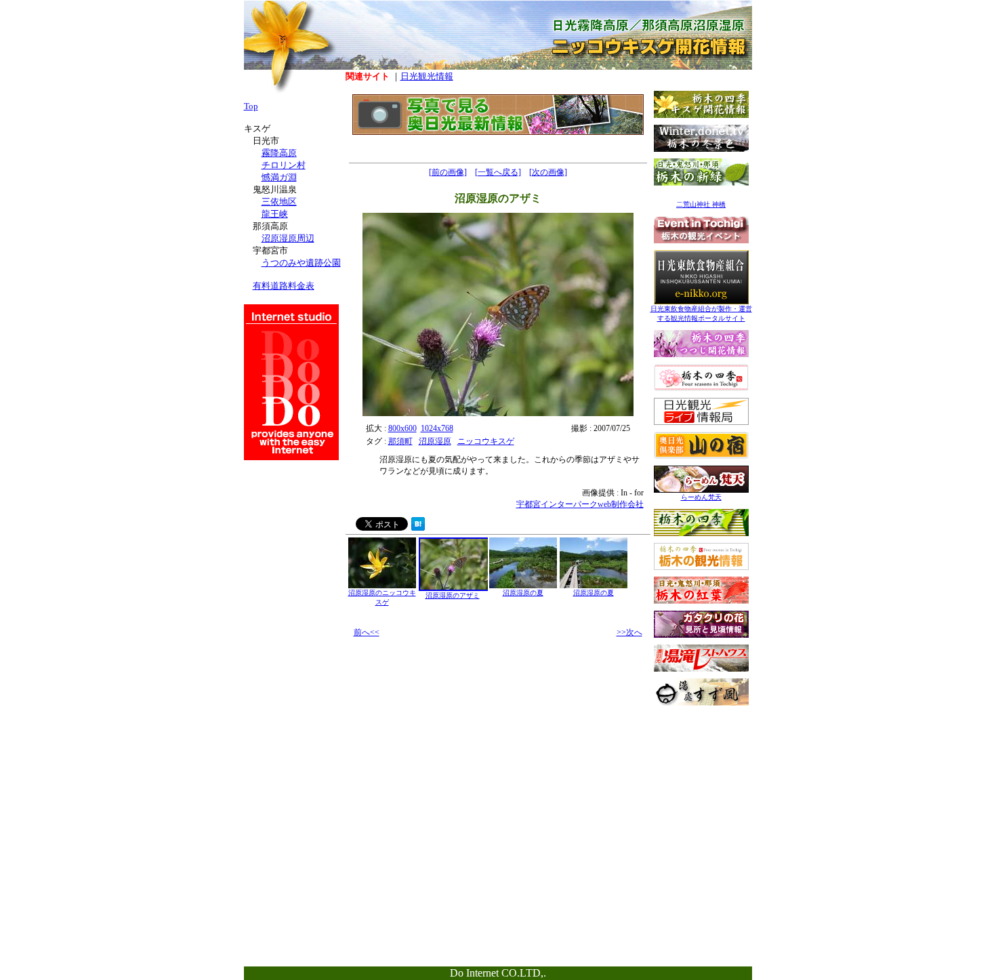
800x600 (402, 428)
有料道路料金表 (283, 286)
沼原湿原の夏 (523, 592)
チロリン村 (284, 165)
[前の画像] (448, 172)
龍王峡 (275, 214)
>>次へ (629, 632)
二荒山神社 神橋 (701, 204)
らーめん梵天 (701, 497)
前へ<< (366, 632)
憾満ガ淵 (279, 177)
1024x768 (437, 428)
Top (251, 106)
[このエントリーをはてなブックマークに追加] (418, 527)
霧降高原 (279, 153)
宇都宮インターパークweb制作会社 (580, 504)
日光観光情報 (426, 76)
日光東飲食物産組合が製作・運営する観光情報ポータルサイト (701, 313)
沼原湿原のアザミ (453, 595)
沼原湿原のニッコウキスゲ (382, 597)
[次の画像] (548, 172)
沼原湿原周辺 (288, 238)
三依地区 (279, 202)
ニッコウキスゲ (485, 441)
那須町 (400, 441)
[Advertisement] (701, 797)
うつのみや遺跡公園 (301, 263)
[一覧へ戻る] (498, 172)
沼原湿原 (435, 441)
